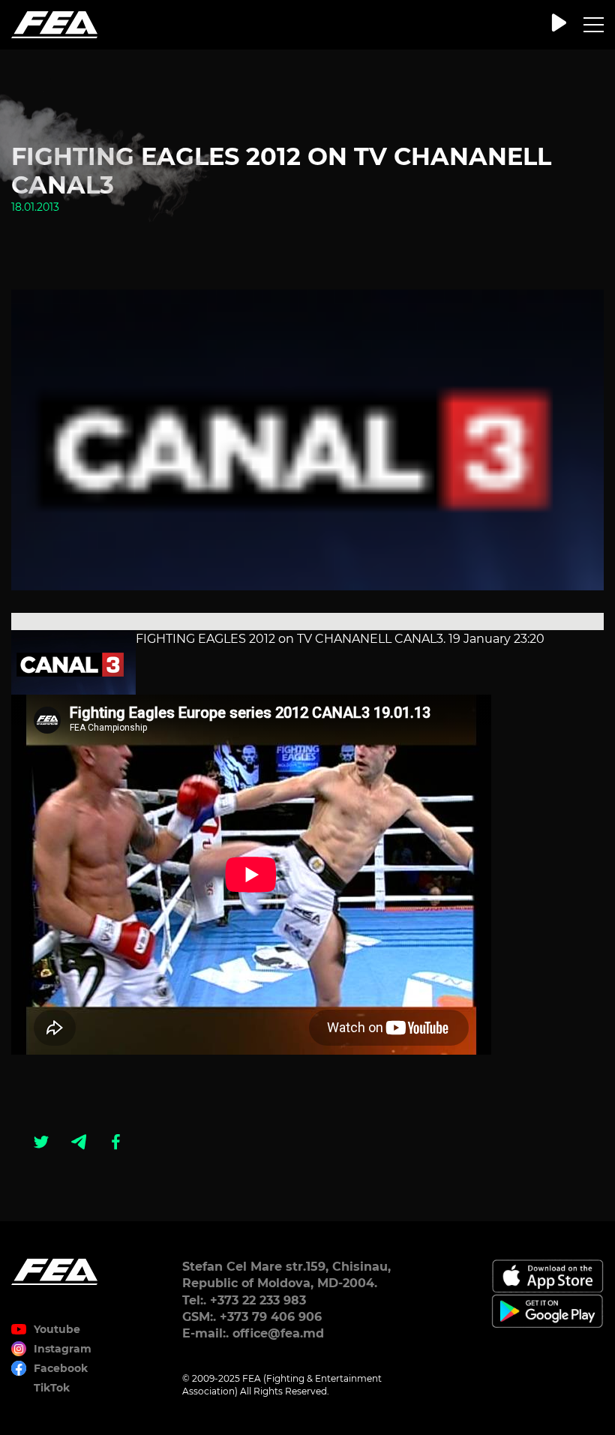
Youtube (57, 1329)
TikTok (52, 1387)
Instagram (63, 1348)
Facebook (61, 1368)
